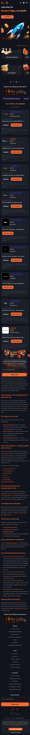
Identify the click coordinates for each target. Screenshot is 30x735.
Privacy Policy (15, 725)
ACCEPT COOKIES (15, 729)
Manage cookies (16, 732)
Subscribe (14, 374)
